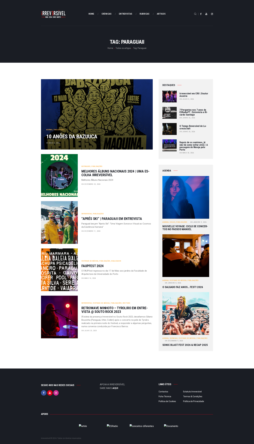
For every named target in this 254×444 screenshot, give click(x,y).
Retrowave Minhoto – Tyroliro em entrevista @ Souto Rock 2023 (114, 310)
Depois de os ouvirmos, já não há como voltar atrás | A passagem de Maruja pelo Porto (193, 146)
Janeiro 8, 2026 (173, 283)
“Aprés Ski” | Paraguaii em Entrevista (111, 219)
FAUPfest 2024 (92, 266)
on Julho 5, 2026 (186, 99)
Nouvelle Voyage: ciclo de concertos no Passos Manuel (185, 228)
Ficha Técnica (165, 396)
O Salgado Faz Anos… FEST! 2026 (182, 287)
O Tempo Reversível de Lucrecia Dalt (193, 127)
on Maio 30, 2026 (186, 153)
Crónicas (174, 338)
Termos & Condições (192, 396)
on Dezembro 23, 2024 (90, 184)
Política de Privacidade (193, 401)
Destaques (86, 166)
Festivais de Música (89, 261)
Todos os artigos (123, 48)
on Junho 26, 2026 (187, 118)
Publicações (59, 130)
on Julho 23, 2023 (89, 331)
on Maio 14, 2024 (88, 278)
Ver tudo (126, 303)
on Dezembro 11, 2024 (90, 231)
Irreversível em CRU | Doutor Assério (193, 94)
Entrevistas (86, 214)
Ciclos (172, 222)
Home (110, 48)
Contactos (163, 391)
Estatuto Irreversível (192, 391)
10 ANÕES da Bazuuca (71, 136)
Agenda (49, 130)
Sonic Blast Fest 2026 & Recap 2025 (185, 344)
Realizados (116, 261)
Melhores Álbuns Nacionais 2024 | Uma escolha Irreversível (115, 173)
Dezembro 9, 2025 (174, 341)
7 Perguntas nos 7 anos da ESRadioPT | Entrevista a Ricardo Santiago (193, 112)
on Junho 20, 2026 (187, 132)
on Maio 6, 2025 (53, 143)
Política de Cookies (167, 401)
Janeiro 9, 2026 (198, 222)
